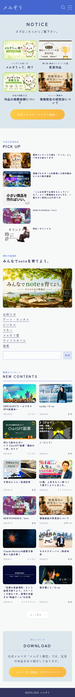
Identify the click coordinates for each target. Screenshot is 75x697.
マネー (8, 330)
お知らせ (9, 314)
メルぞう (13, 7)
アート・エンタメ (16, 319)
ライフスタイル (14, 340)
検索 (67, 355)
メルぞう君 (11, 335)
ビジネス (9, 325)
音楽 (6, 345)
